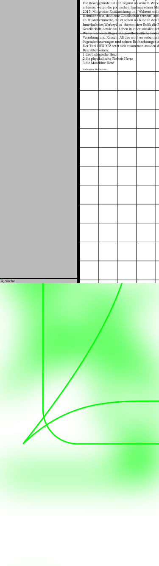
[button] (114, 143)
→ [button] (146, 112)
